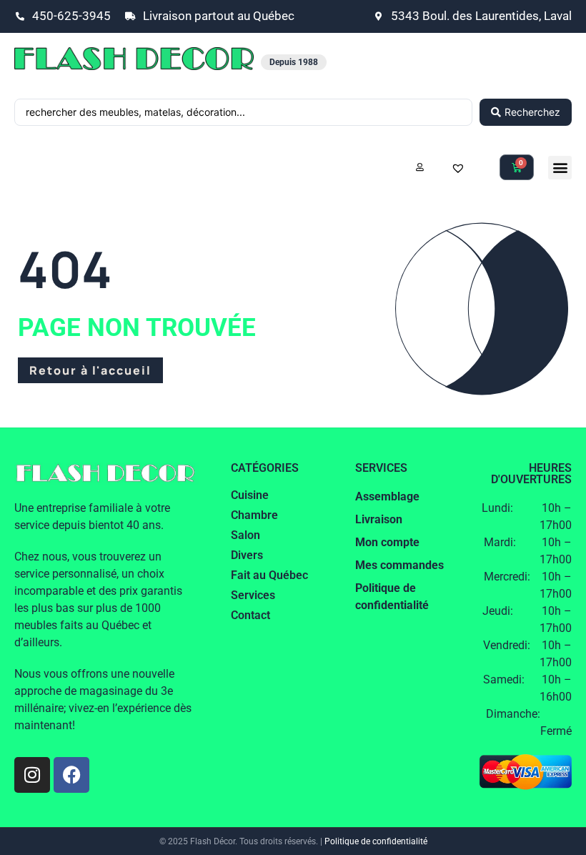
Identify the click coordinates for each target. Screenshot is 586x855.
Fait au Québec (269, 575)
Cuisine (250, 495)
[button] (560, 167)
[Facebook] (71, 775)
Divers (247, 555)
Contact (250, 615)
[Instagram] (32, 775)
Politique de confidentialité (375, 841)
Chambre (254, 515)
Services (253, 595)
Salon (245, 535)
